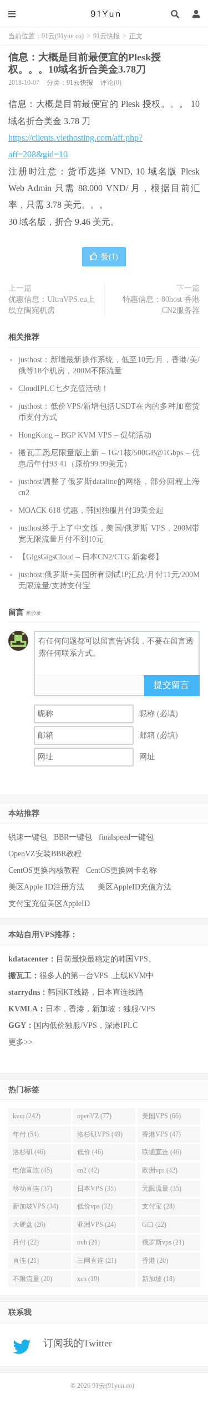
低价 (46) (90, 1152)
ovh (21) (88, 1242)
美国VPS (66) (161, 1116)
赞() (109, 257)
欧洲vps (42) (159, 1170)
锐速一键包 (27, 837)
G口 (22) (154, 1224)
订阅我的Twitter (73, 1343)
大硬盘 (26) (29, 1224)
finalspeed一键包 (126, 837)
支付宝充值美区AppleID (49, 903)
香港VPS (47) (161, 1134)
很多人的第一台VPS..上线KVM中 (81, 975)
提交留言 (171, 685)
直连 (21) (26, 1260)
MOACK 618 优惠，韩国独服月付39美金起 (91, 510)
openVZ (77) (94, 1116)
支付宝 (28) (158, 1206)
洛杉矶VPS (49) (100, 1134)
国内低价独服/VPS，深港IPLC (73, 1025)
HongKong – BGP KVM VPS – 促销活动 (84, 435)
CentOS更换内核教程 (43, 870)
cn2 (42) (88, 1170)
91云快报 (106, 36)
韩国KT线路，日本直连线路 (76, 992)
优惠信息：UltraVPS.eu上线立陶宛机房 (51, 305)
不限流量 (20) (32, 1279)
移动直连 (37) (32, 1188)
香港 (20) (155, 1260)
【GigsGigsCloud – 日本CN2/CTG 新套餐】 (90, 557)
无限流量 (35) (161, 1188)
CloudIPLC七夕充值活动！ (63, 388)
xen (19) (88, 1279)
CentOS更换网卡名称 (121, 870)
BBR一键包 (73, 837)
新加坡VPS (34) (35, 1206)
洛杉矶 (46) (29, 1152)
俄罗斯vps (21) (163, 1242)
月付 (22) (26, 1242)
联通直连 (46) (161, 1152)
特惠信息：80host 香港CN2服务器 (161, 305)
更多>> (20, 1042)
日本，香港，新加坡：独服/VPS (81, 1009)
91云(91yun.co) (104, 13)
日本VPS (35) (96, 1188)
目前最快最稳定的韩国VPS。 (82, 959)
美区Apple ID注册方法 (47, 887)
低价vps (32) (95, 1206)
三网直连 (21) (96, 1260)
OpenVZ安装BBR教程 (45, 854)
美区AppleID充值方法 (134, 887)
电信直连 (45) (32, 1170)
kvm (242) (26, 1116)
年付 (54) (26, 1134)
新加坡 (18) (158, 1279)
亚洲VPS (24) (96, 1224)
